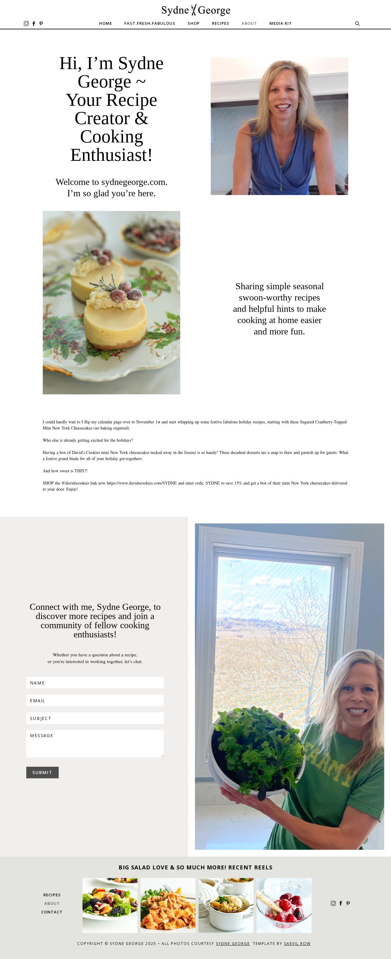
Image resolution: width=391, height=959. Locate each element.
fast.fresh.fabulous (149, 23)
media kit (280, 23)
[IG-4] (109, 905)
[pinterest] (41, 23)
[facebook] (33, 23)
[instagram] (26, 23)
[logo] (195, 9)
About (249, 23)
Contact (52, 912)
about (52, 903)
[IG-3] (284, 905)
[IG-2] (226, 905)
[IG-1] (168, 905)
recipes (220, 23)
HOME (105, 23)
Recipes (52, 895)
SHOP (194, 23)
